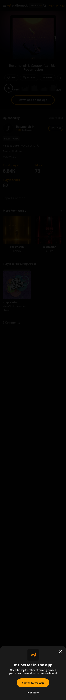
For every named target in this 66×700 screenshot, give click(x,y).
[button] (33, 350)
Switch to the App (33, 683)
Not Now (33, 692)
